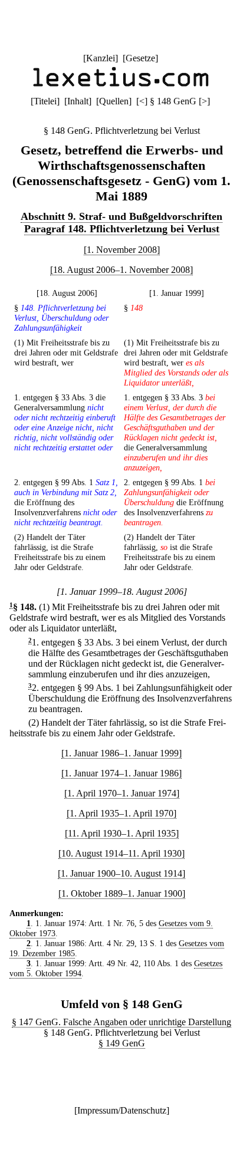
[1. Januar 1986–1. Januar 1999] (121, 753)
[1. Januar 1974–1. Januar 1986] (121, 773)
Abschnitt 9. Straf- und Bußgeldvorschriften (121, 216)
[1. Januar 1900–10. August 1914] (121, 873)
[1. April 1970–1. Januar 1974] (121, 793)
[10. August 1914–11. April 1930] (121, 853)
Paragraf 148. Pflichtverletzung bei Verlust (121, 229)
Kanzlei (100, 58)
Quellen (114, 101)
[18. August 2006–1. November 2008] (121, 270)
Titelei (45, 101)
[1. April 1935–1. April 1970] (121, 813)
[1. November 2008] (122, 250)
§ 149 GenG (121, 1043)
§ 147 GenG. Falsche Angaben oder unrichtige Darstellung (121, 1022)
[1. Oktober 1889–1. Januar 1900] (121, 893)
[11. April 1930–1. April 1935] (122, 833)
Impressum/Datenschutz (121, 1110)
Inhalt (77, 101)
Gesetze (140, 58)
